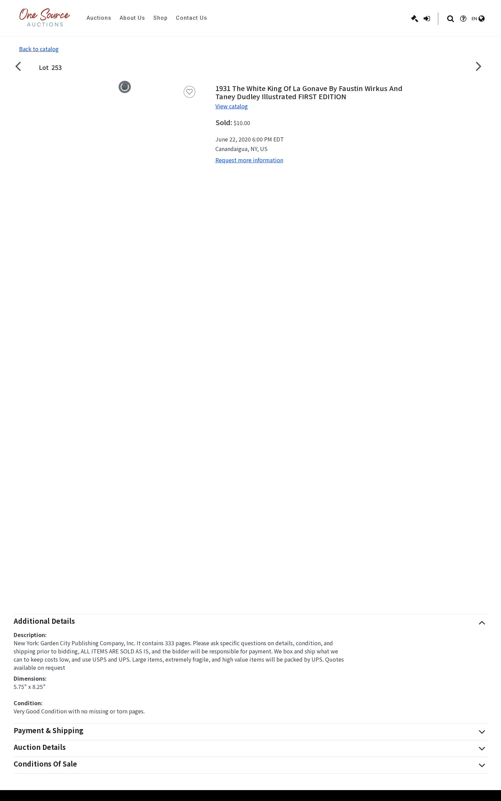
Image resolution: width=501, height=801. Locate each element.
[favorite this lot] (189, 92)
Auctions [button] (99, 18)
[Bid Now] (414, 18)
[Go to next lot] (478, 66)
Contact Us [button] (191, 18)
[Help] (463, 18)
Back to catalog (39, 49)
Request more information (249, 160)
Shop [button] (160, 18)
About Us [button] (132, 18)
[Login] (427, 18)
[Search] (450, 19)
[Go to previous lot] (22, 66)
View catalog (231, 106)
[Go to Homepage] (45, 18)
